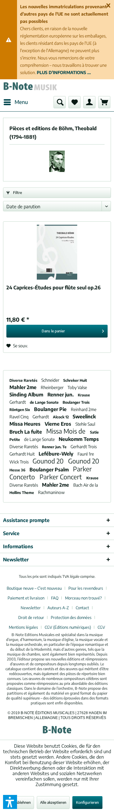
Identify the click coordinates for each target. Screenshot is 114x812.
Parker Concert (61, 477)
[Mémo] (74, 102)
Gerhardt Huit (22, 453)
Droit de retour (31, 617)
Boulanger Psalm (49, 470)
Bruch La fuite (26, 432)
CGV (101, 627)
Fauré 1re (86, 453)
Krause (84, 395)
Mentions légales (23, 627)
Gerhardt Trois (84, 446)
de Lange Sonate (45, 402)
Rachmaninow (51, 492)
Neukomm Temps (79, 439)
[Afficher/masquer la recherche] (60, 102)
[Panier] (104, 102)
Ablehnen (23, 802)
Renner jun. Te (54, 447)
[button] (10, 802)
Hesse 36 (17, 470)
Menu (21, 101)
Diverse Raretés (23, 380)
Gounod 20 (49, 461)
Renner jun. (61, 395)
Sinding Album (26, 395)
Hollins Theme (22, 492)
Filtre (17, 192)
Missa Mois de (66, 431)
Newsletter (31, 607)
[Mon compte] (89, 102)
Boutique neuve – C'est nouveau (34, 588)
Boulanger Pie (51, 409)
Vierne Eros (58, 424)
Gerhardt (18, 402)
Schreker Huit (75, 380)
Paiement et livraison (26, 598)
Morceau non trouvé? (83, 598)
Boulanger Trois (76, 402)
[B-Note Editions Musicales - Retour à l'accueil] (30, 87)
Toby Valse (77, 387)
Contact (82, 607)
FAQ (54, 598)
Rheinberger (52, 387)
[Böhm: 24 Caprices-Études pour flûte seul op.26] (57, 252)
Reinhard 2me (83, 409)
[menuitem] (15, 102)
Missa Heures (25, 424)
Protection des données (71, 617)
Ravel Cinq (19, 416)
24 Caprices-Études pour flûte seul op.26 (53, 287)
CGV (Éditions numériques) (68, 627)
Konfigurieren (87, 802)
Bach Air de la (85, 485)
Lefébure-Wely (56, 454)
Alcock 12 (61, 417)
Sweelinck (84, 416)
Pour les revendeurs (85, 588)
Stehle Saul (85, 424)
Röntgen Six (20, 409)
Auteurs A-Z (58, 607)
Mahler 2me (23, 387)
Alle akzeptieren (53, 802)
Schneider (50, 380)
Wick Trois (19, 461)
